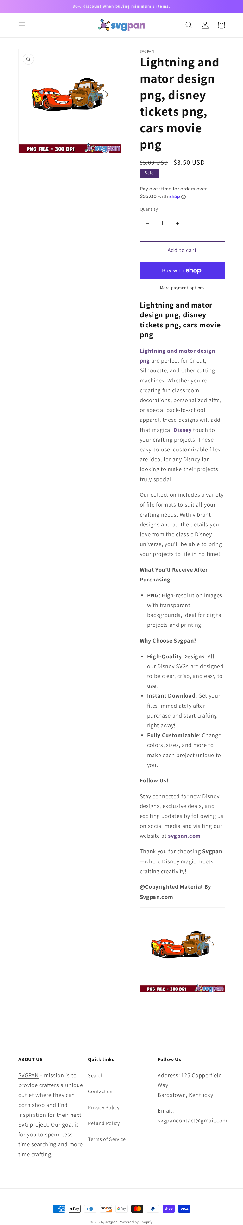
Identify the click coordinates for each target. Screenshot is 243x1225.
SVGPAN (28, 1075)
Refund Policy (104, 1123)
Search (96, 1075)
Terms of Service (107, 1139)
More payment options (182, 287)
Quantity (149, 209)
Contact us (100, 1091)
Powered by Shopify (136, 1221)
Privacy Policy (104, 1107)
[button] (22, 25)
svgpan (111, 1221)
